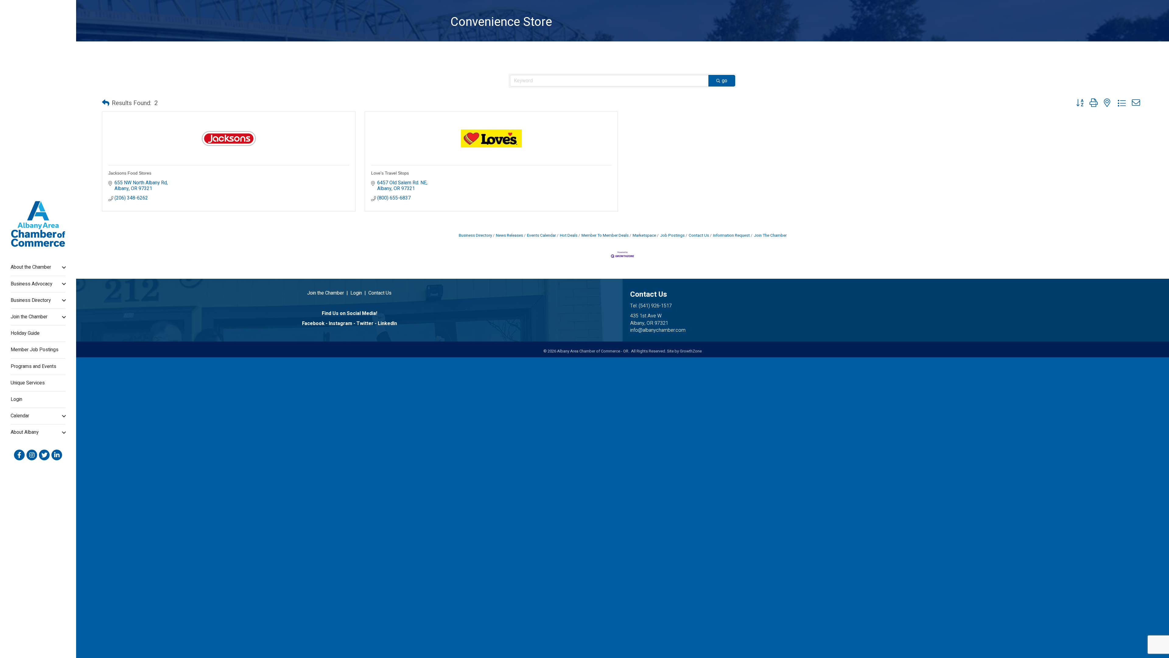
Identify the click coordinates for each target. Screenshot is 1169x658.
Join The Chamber (770, 235)
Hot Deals (568, 235)
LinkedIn (387, 323)
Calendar (20, 415)
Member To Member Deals (605, 235)
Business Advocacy (31, 284)
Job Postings (672, 235)
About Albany (25, 432)
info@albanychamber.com (658, 330)
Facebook (313, 323)
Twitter (365, 323)
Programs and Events (33, 366)
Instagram (340, 323)
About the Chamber (31, 267)
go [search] (724, 80)
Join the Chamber (29, 316)
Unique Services (28, 383)
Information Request (731, 235)
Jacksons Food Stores (129, 173)
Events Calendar (541, 235)
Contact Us (699, 235)
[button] (105, 103)
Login (16, 399)
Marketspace (644, 235)
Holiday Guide (25, 333)
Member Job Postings (34, 349)
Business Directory (31, 300)
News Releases (509, 235)
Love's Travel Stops (390, 173)
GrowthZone (691, 351)
